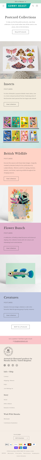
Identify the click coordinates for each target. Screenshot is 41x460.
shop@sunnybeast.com (21, 341)
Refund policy (11, 453)
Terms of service (27, 453)
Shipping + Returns (9, 380)
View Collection (11, 104)
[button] (3, 6)
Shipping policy (35, 453)
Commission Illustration (10, 423)
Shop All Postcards (20, 32)
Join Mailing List (8, 388)
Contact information (21, 456)
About (5, 399)
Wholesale (7, 419)
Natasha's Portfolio (9, 407)
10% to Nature (8, 403)
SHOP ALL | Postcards (20, 327)
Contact (6, 376)
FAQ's (5, 384)
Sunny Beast (13, 451)
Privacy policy (18, 453)
